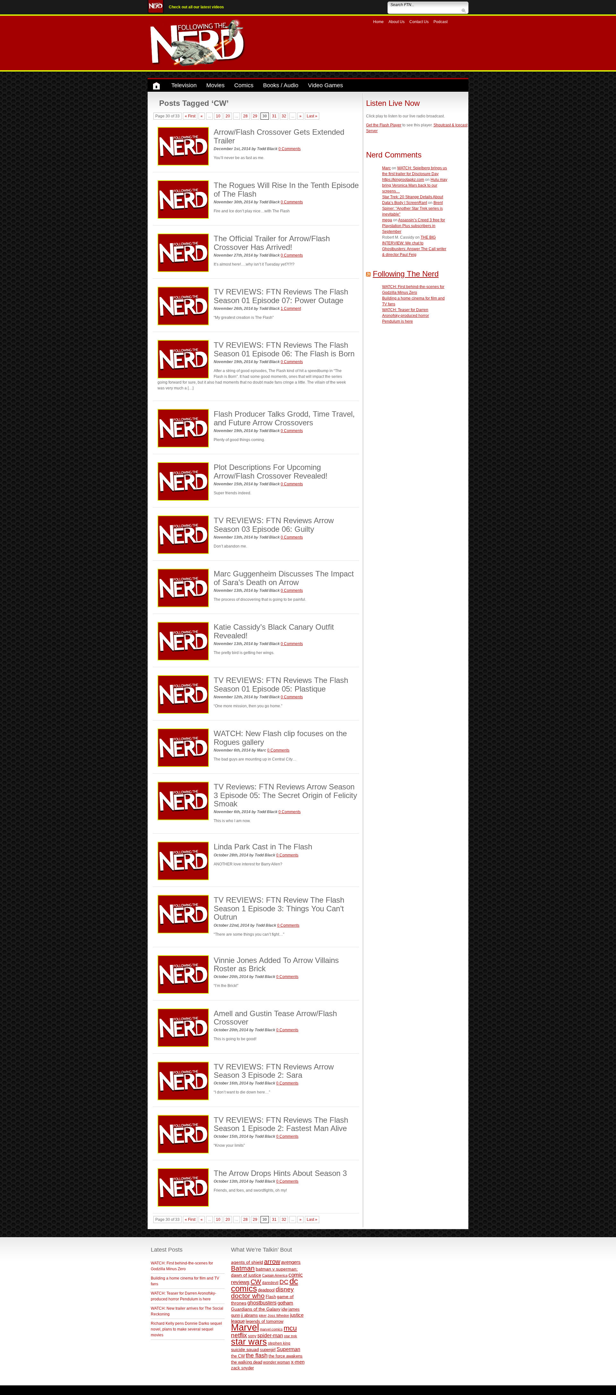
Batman (243, 1268)
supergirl (268, 1349)
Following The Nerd (406, 273)
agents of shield (247, 1262)
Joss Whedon (278, 1315)
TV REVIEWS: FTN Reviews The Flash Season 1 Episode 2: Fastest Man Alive (281, 1124)
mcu (290, 1328)
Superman (288, 1349)
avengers (291, 1262)
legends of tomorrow (264, 1321)
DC (283, 1282)
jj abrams (249, 1315)
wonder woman (276, 1362)
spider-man (270, 1335)
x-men (297, 1362)
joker (263, 1315)
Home (378, 22)
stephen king (279, 1343)
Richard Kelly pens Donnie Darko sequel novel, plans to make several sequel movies (186, 1329)
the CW (238, 1356)
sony (252, 1336)
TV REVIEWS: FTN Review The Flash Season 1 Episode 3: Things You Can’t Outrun (279, 908)
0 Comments (289, 149)
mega (387, 220)
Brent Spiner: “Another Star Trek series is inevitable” (412, 208)
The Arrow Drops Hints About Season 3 (280, 1173)
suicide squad (245, 1349)
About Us (397, 22)
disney (285, 1289)
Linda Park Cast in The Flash (263, 846)
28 (245, 116)
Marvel (245, 1327)
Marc (386, 168)
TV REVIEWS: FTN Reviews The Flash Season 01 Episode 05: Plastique (281, 684)
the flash (257, 1355)
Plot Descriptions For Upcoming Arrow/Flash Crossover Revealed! (271, 471)
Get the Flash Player (383, 125)
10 (218, 116)
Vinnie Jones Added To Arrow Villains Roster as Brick (276, 964)
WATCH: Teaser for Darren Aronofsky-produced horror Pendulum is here (405, 316)
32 (284, 116)
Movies (215, 85)
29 (255, 116)
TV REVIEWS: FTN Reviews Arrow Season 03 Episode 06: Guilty (274, 524)
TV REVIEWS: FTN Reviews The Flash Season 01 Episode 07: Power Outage (281, 295)
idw (284, 1309)
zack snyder (242, 1368)
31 (274, 116)
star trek (290, 1336)
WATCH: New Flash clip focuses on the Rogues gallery (280, 737)
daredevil (270, 1282)
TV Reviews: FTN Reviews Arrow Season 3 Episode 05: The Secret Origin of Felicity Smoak (285, 795)
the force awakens (286, 1356)
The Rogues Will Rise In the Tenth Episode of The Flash (286, 189)
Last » (312, 116)
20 (228, 116)
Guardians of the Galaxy (255, 1309)
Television (184, 85)
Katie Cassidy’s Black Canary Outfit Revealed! (274, 631)
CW (256, 1281)
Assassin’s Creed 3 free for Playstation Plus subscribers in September (413, 226)
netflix (239, 1335)
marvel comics (271, 1329)
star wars (249, 1342)
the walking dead (246, 1362)
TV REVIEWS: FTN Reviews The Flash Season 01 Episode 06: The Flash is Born (284, 349)
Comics (243, 85)
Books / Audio (280, 85)
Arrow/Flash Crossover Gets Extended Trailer (279, 136)
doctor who (248, 1296)
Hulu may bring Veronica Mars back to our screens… (414, 185)
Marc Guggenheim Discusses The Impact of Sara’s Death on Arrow (284, 577)
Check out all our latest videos (196, 7)
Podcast (440, 22)
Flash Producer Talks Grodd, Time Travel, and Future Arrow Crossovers (284, 418)
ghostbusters (262, 1303)
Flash (271, 1296)
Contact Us (419, 22)
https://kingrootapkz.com (403, 179)
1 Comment (291, 308)
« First (190, 116)
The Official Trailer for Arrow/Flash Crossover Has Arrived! (272, 242)
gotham (285, 1303)
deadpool (266, 1290)
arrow (272, 1261)
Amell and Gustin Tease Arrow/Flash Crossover (275, 1017)
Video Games (325, 85)
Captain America (274, 1275)
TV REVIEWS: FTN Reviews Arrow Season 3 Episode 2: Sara (274, 1070)
